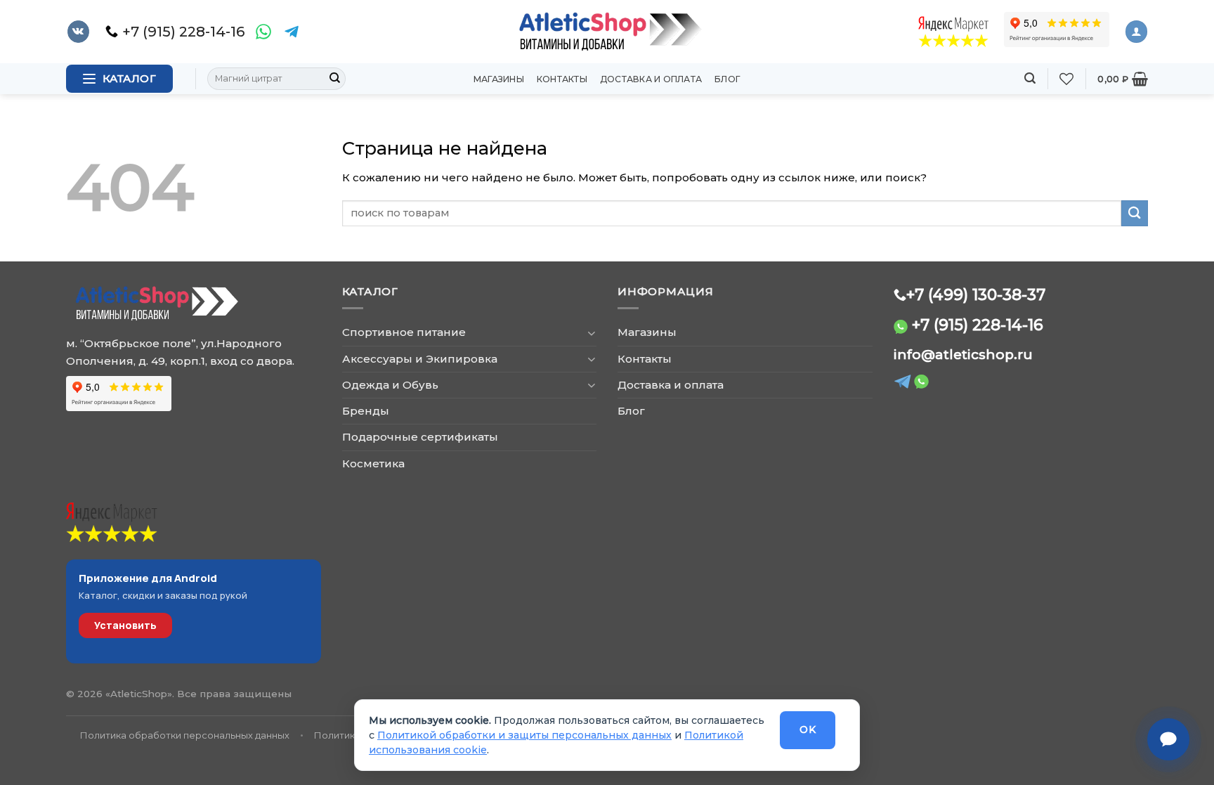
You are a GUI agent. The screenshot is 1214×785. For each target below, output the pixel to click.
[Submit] (334, 78)
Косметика (373, 463)
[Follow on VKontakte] (78, 31)
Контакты (562, 79)
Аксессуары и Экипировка (419, 358)
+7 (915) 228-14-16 (977, 325)
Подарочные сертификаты (420, 436)
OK (807, 729)
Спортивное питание (404, 332)
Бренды (365, 410)
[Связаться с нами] (1168, 739)
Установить (125, 625)
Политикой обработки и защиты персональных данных (524, 735)
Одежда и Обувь (390, 384)
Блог (727, 79)
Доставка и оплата (651, 79)
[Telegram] (291, 31)
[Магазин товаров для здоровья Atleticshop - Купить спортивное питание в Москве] (607, 31)
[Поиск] (1030, 78)
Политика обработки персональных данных (184, 735)
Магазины (499, 79)
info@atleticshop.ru (963, 354)
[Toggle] (591, 333)
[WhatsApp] (263, 31)
